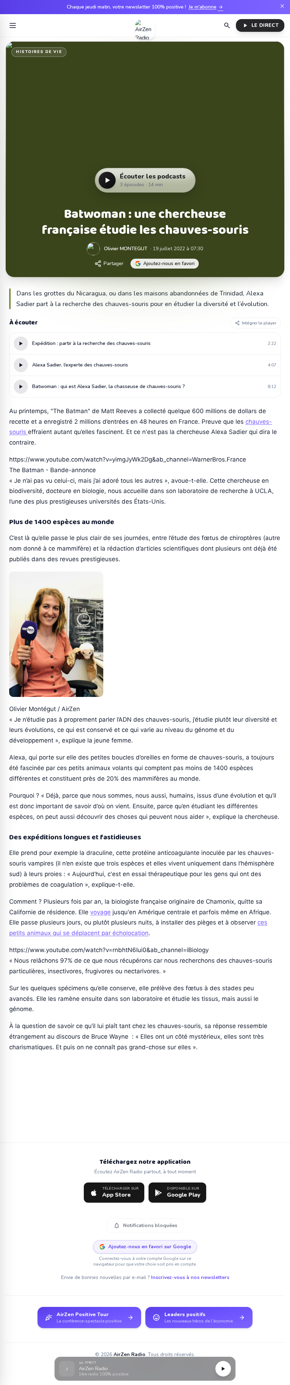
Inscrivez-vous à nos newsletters (190, 1277)
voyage (100, 912)
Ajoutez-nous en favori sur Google (149, 1246)
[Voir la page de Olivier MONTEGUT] (93, 248)
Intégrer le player (259, 323)
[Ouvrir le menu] (13, 25)
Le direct (260, 25)
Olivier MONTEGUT (125, 248)
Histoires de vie (39, 51)
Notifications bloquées (145, 1225)
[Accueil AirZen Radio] (145, 25)
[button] (145, 1369)
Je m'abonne (206, 7)
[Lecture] (223, 1369)
